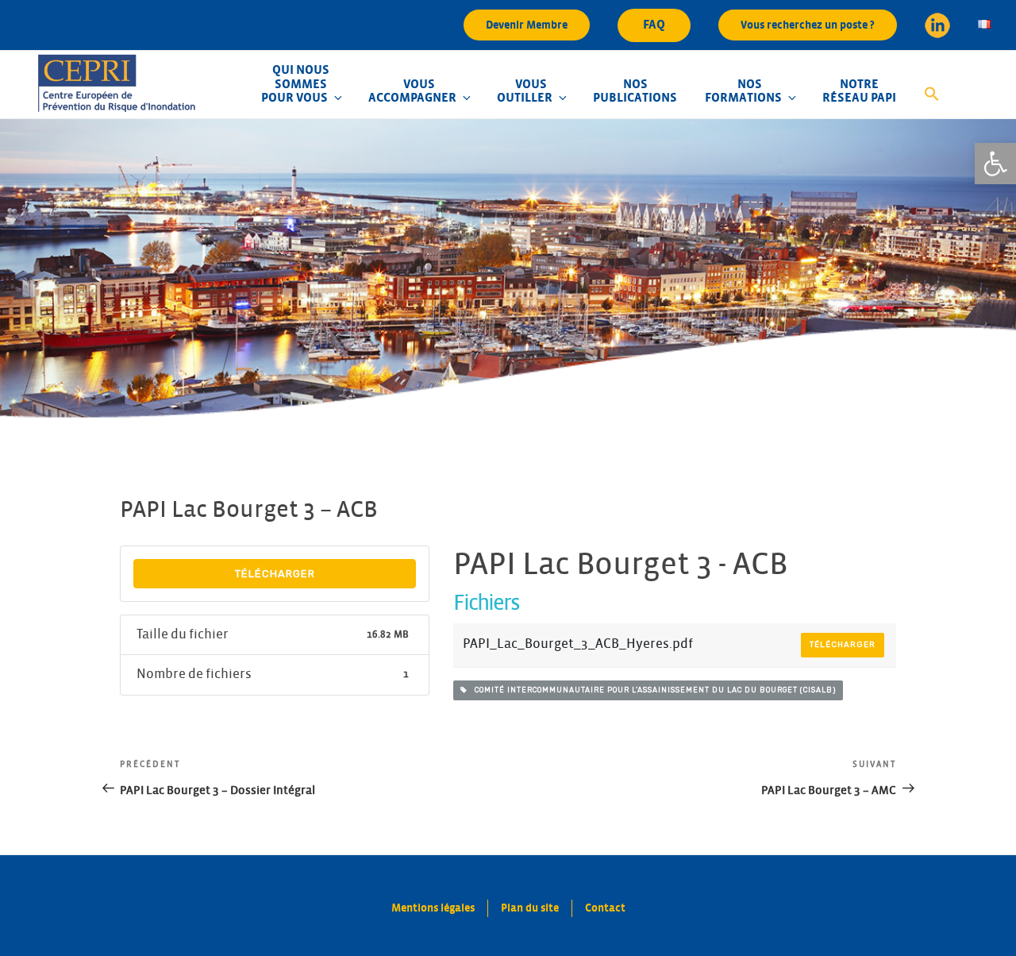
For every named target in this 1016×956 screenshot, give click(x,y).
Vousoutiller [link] (524, 91)
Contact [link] (605, 908)
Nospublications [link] (635, 91)
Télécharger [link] (275, 574)
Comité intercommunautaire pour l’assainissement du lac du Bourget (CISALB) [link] (652, 690)
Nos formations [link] (743, 91)
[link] (995, 163)
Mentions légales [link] (433, 908)
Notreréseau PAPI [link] (859, 91)
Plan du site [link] (530, 908)
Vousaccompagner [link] (412, 91)
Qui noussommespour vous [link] (295, 84)
